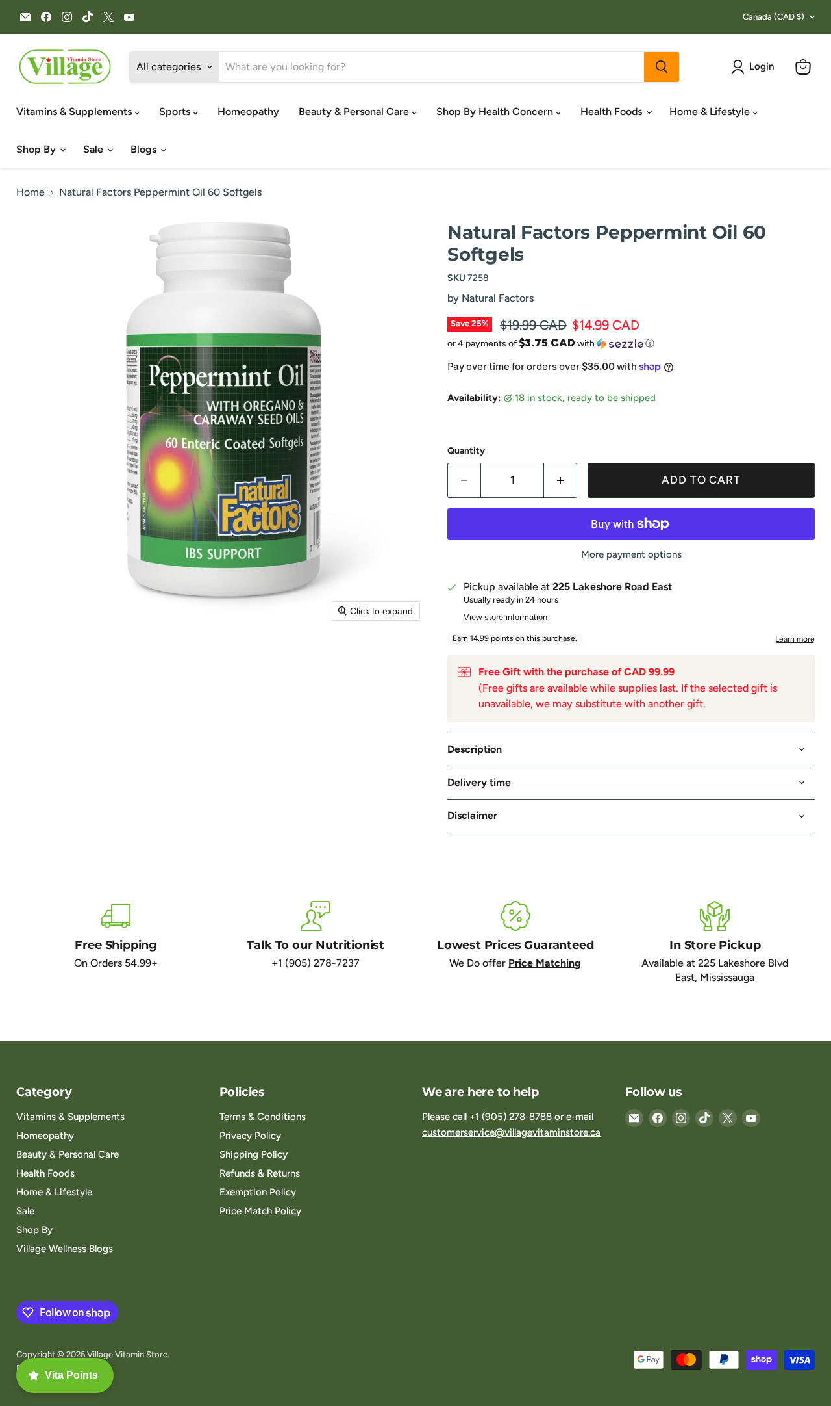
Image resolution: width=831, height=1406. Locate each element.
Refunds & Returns (259, 1173)
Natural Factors (498, 298)
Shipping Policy (253, 1154)
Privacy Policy (250, 1135)
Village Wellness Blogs (64, 1249)
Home (30, 192)
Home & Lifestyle (710, 111)
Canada (773, 16)
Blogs (144, 149)
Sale (94, 149)
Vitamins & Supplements (75, 111)
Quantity (466, 451)
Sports (176, 111)
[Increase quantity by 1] (560, 480)
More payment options (631, 554)
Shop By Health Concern (496, 111)
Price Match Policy (260, 1211)
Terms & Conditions (262, 1117)
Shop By (37, 149)
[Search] (661, 67)
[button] (755, 67)
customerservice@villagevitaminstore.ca (511, 1132)
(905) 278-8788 (518, 1117)
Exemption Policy (257, 1192)
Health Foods (612, 111)
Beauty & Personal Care (355, 111)
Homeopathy (248, 111)
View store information (505, 617)
